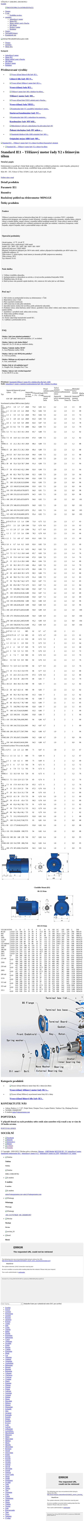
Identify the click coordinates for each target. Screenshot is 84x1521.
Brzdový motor (15, 27)
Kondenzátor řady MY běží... (23, 121)
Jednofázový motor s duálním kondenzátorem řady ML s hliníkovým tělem (31, 384)
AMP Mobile (49, 1151)
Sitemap (41, 1151)
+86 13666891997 (24, 1215)
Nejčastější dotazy (11, 33)
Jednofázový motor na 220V (49, 1153)
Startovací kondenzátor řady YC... (25, 113)
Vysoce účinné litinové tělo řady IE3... (26, 1098)
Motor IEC (13, 21)
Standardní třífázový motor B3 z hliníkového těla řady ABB (30, 382)
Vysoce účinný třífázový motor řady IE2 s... (29, 1090)
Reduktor (13, 29)
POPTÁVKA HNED (8, 1128)
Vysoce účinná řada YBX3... (22, 104)
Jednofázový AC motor (68, 1153)
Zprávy (7, 31)
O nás (7, 13)
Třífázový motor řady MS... (22, 96)
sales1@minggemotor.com (32, 1194)
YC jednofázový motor (73, 1151)
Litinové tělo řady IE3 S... (21, 79)
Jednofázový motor (16, 19)
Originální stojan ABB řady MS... (25, 138)
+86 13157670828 (11, 1215)
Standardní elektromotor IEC (11, 1153)
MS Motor (13, 25)
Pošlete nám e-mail (7, 177)
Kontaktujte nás (10, 35)
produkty (8, 17)
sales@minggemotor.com (14, 1194)
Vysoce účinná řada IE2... (21, 87)
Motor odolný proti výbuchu (19, 23)
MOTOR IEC (59, 1151)
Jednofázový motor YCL (30, 1153)
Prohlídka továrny (16, 15)
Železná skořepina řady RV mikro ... (26, 130)
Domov (7, 11)
